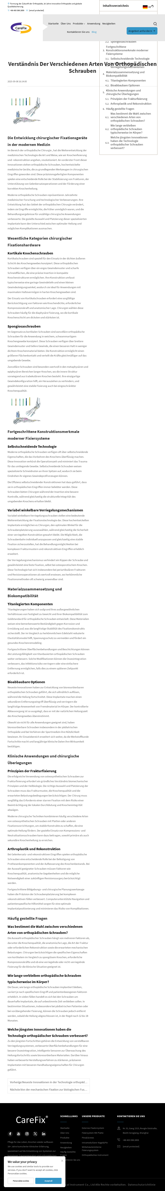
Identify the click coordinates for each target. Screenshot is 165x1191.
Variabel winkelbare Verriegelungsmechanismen (127, 65)
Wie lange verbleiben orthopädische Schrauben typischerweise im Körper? (126, 129)
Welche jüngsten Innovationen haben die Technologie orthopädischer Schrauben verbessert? (129, 143)
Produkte (78, 23)
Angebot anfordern (141, 30)
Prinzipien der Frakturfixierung (129, 99)
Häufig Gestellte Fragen (68, 1153)
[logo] (21, 27)
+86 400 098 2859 (17, 10)
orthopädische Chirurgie (38, 150)
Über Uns (66, 23)
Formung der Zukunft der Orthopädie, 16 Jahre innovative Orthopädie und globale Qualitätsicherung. (45, 5)
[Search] (155, 24)
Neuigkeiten (108, 23)
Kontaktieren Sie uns (78, 31)
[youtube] (18, 1134)
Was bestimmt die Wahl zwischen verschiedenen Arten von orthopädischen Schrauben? (131, 117)
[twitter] (35, 1134)
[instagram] (26, 1134)
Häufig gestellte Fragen (120, 109)
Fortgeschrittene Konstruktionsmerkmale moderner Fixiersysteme (127, 50)
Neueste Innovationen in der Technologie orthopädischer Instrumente (65, 1082)
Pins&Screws (88, 1137)
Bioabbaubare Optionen (125, 85)
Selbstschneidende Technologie (130, 58)
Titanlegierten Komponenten (128, 80)
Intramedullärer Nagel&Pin (95, 1142)
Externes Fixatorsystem (93, 1128)
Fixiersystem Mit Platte (92, 1132)
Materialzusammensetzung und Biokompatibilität (125, 73)
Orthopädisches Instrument (95, 1155)
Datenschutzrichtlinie (141, 1184)
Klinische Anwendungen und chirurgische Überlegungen (123, 92)
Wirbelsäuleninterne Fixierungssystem (91, 1149)
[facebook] (10, 1134)
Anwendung (93, 23)
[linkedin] (43, 1134)
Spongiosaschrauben (123, 41)
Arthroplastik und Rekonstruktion (131, 103)
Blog (94, 31)
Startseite (53, 23)
